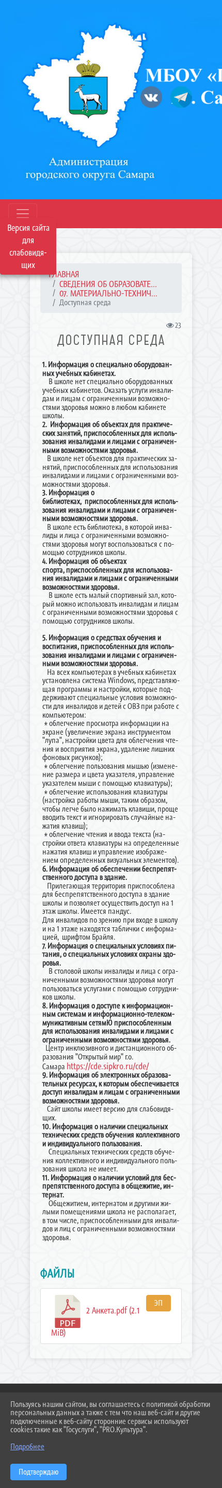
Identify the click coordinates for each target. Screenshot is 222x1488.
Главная (64, 274)
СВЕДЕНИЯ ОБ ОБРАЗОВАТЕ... (108, 284)
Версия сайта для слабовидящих (28, 246)
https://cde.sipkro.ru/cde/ (108, 1066)
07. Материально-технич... (108, 293)
